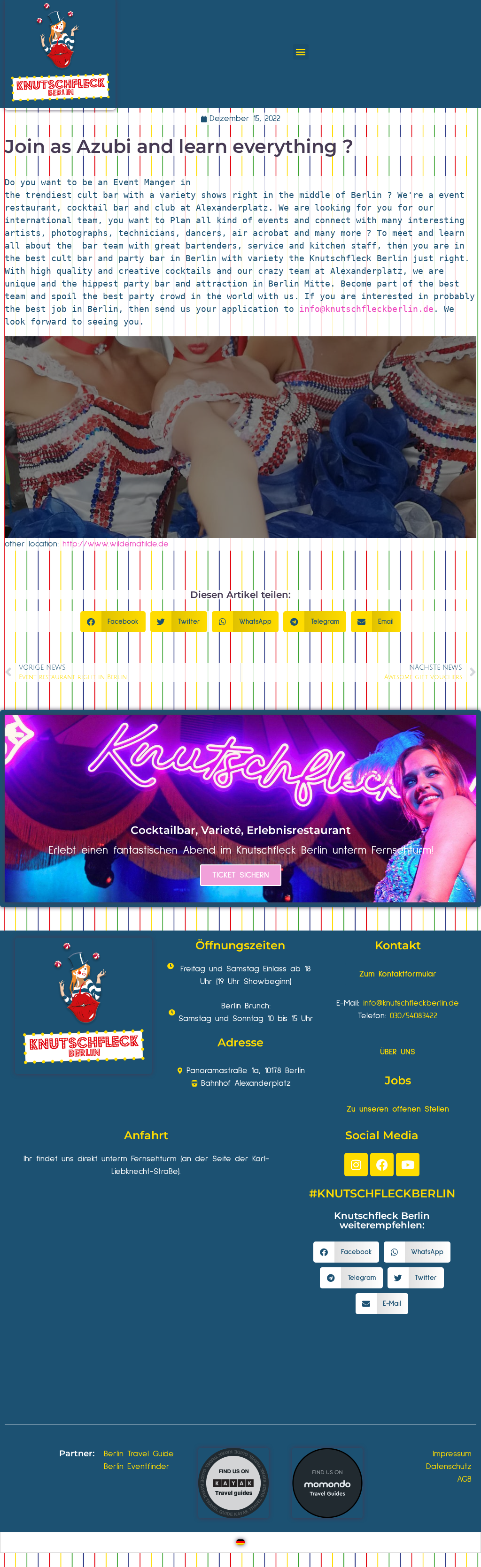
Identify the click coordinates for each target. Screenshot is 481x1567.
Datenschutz (449, 1466)
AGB (464, 1479)
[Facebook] (382, 1164)
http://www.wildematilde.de (115, 544)
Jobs (398, 1080)
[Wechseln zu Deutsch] (240, 1542)
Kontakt (398, 945)
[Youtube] (407, 1164)
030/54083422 (413, 1016)
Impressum (452, 1454)
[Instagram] (356, 1164)
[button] (301, 52)
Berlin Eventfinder (137, 1466)
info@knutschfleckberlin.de (366, 309)
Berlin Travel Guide (139, 1454)
